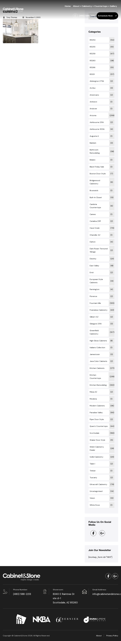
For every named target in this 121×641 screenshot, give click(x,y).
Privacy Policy (112, 635)
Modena (93, 399)
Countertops (100, 6)
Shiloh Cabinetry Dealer (97, 448)
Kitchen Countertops (95, 376)
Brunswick (94, 190)
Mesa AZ (93, 392)
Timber (93, 470)
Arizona (93, 115)
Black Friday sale (97, 167)
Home (68, 6)
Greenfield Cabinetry (94, 332)
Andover (93, 108)
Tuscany (93, 477)
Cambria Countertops (95, 206)
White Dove (95, 505)
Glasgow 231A (96, 323)
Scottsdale (94, 433)
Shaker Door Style (97, 440)
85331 (92, 74)
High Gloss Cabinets (98, 340)
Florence (93, 296)
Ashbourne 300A (97, 129)
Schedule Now (105, 16)
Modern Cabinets (97, 405)
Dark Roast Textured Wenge (99, 250)
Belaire (92, 160)
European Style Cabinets (96, 281)
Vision (92, 498)
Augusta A (94, 136)
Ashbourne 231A (97, 122)
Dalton (92, 242)
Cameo (93, 214)
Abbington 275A (97, 81)
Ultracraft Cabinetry (98, 484)
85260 (92, 60)
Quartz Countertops (99, 426)
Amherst (93, 102)
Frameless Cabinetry (98, 310)
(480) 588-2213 (22, 594)
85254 (92, 40)
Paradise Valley (96, 412)
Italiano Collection (97, 347)
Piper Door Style (97, 419)
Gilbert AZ (94, 317)
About (76, 6)
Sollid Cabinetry (96, 457)
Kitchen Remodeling (98, 385)
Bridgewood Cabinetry (95, 182)
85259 (92, 53)
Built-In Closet (96, 197)
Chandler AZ (95, 235)
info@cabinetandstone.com (105, 594)
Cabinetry (87, 6)
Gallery (113, 6)
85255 (92, 47)
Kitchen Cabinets (97, 368)
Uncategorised (96, 491)
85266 (92, 67)
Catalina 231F (95, 221)
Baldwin (93, 143)
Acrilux (92, 88)
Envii (91, 272)
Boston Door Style (98, 173)
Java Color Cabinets (98, 361)
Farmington (94, 289)
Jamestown (95, 354)
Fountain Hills (95, 303)
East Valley (94, 265)
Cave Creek (95, 228)
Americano (94, 95)
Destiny (93, 258)
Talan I (92, 463)
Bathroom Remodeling (95, 151)
